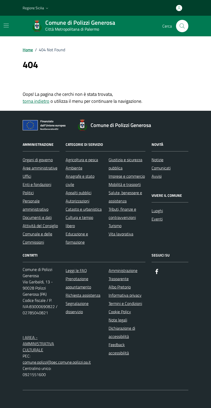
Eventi (157, 219)
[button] (36, 8)
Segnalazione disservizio (77, 307)
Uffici (27, 176)
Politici (28, 193)
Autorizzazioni (77, 201)
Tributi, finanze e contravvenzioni (122, 213)
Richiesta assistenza (83, 295)
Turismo (115, 226)
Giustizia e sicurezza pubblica (125, 164)
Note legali (118, 320)
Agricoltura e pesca (82, 160)
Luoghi (157, 211)
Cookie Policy (120, 312)
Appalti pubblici (78, 193)
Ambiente (74, 168)
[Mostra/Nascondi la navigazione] (6, 25)
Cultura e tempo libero (79, 221)
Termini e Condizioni (125, 303)
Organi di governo (38, 160)
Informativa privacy (125, 295)
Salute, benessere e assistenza (125, 197)
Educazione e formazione (77, 238)
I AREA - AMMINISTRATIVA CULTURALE (38, 343)
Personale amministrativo (35, 205)
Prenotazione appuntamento (78, 283)
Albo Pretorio (120, 287)
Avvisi (157, 176)
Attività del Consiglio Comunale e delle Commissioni (40, 234)
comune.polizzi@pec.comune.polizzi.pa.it (57, 362)
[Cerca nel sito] (182, 26)
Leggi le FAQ (76, 270)
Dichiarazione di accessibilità (122, 332)
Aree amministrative (40, 168)
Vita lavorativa (121, 234)
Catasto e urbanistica (84, 209)
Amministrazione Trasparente (123, 274)
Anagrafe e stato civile (80, 180)
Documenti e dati (37, 217)
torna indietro (36, 101)
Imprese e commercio (127, 176)
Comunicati (161, 168)
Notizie (157, 160)
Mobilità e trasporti (125, 184)
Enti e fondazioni (37, 184)
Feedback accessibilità (119, 349)
